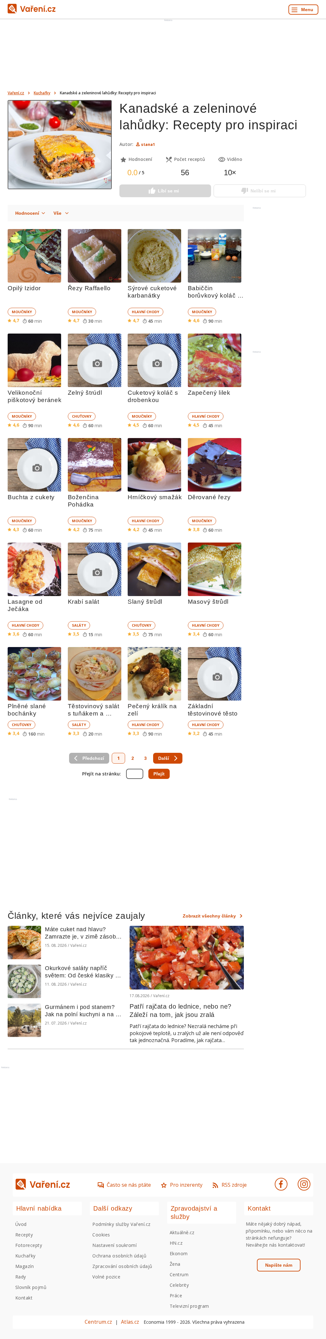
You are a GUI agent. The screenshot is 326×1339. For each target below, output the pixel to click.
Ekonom (179, 1253)
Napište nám (278, 1265)
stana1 (148, 144)
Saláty (79, 625)
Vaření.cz (16, 93)
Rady (20, 1277)
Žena (175, 1264)
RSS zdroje (234, 1184)
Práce (176, 1295)
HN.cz (176, 1243)
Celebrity (179, 1285)
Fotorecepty (28, 1245)
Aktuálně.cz (182, 1232)
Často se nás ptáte (129, 1184)
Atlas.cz (130, 1321)
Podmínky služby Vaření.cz (121, 1224)
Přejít (159, 773)
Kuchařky (42, 93)
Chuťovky (81, 416)
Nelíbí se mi (263, 190)
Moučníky (22, 311)
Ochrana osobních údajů (119, 1256)
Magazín (24, 1266)
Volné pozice (106, 1277)
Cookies (101, 1235)
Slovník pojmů (30, 1287)
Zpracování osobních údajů (122, 1266)
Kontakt (23, 1298)
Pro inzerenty (186, 1184)
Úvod (21, 1224)
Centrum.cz (98, 1321)
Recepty (24, 1235)
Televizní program (189, 1306)
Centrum (179, 1274)
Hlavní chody (145, 311)
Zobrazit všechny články (209, 915)
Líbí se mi (168, 190)
